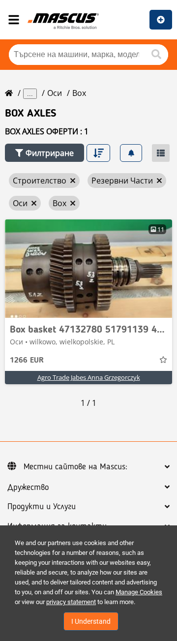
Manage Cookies (139, 592)
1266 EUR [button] (27, 361)
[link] (88, 268)
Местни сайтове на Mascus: (75, 466)
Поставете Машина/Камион (160, 20)
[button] (44, 153)
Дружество (28, 487)
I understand (91, 621)
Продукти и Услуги (41, 506)
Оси (54, 93)
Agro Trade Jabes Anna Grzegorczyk (88, 377)
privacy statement (71, 602)
